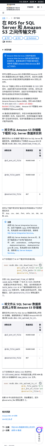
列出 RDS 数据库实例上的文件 (23, 427)
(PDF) (13, 66)
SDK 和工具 (6, 419)
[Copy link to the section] (2, 130)
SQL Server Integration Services (20, 233)
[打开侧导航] (3, 13)
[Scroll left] (25, 7)
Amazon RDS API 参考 (9, 416)
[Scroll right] (41, 7)
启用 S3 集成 (16, 430)
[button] (6, 50)
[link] (17, 18)
